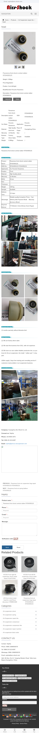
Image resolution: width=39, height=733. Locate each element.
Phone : (5, 507)
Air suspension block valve (11, 632)
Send (7, 547)
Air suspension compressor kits (12, 625)
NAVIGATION (6, 14)
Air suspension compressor (11, 622)
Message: (5, 521)
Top (34, 732)
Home (7, 20)
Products (14, 20)
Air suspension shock (9, 611)
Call (15, 732)
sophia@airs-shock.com (12, 655)
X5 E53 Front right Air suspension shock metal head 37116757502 (10, 576)
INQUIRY (8, 99)
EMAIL (17, 99)
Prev (5, 48)
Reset (18, 547)
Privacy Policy (15, 723)
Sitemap (27, 721)
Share (5, 732)
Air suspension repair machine (12, 629)
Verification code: (7, 538)
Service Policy (23, 723)
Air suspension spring (9, 615)
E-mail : (5, 514)
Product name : (7, 500)
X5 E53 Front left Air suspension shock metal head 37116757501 (29, 576)
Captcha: (4, 699)
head (4, 22)
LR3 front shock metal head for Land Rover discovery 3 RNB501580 (10, 600)
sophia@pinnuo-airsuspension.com (16, 443)
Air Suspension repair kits (26, 20)
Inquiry (24, 732)
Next (33, 48)
